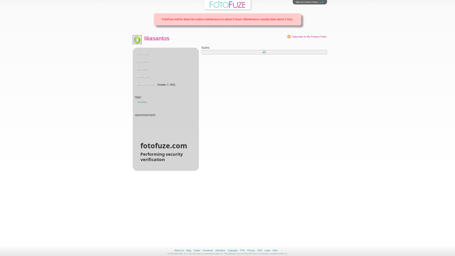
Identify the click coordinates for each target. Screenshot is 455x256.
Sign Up (299, 2)
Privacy (251, 250)
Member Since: (145, 84)
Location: (142, 61)
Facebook (208, 250)
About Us (179, 250)
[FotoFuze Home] (227, 7)
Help (314, 2)
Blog (188, 250)
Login (321, 2)
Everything (142, 102)
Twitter (197, 250)
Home (308, 2)
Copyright (232, 250)
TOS (242, 250)
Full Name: (142, 53)
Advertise (220, 250)
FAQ (260, 250)
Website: (141, 69)
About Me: (142, 76)
